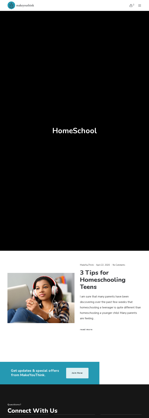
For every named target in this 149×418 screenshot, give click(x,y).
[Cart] (129, 5)
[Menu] (138, 5)
